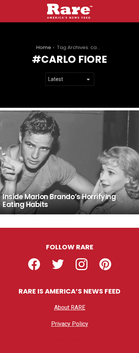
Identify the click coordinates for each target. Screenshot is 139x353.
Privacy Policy (69, 323)
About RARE (69, 307)
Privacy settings (70, 340)
